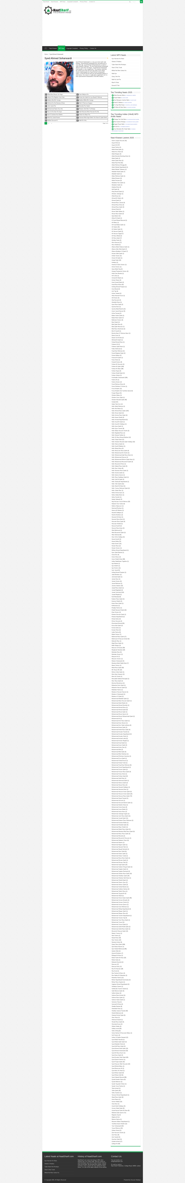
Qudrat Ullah (115, 951)
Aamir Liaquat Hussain (118, 140)
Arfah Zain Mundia (117, 273)
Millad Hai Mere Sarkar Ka (119, 70)
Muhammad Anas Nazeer (119, 723)
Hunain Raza (115, 546)
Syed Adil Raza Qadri (118, 1046)
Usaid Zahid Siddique (118, 1106)
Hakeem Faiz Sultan (117, 503)
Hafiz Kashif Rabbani (117, 446)
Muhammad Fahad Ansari (119, 760)
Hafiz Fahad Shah (117, 439)
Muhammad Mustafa (117, 836)
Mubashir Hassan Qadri (118, 687)
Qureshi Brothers (116, 953)
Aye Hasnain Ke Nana (118, 58)
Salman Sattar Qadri (117, 999)
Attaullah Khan (116, 302)
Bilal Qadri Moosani (117, 326)
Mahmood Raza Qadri (118, 636)
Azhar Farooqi (115, 313)
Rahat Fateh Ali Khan (118, 957)
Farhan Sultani (116, 375)
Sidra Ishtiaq (115, 1030)
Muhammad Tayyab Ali (118, 893)
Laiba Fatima (115, 632)
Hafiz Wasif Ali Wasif (117, 486)
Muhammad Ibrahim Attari (119, 805)
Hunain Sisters (116, 548)
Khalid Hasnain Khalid (118, 610)
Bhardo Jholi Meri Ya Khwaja (87, 109)
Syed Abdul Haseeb (117, 1039)
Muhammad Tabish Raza (119, 891)
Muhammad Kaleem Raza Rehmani (121, 820)
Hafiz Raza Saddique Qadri (119, 477)
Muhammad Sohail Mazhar (119, 887)
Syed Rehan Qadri (117, 1073)
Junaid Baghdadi (116, 590)
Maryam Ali (115, 656)
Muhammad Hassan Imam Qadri (121, 791)
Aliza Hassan (115, 242)
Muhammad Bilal (116, 749)
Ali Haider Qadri (116, 229)
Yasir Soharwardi (116, 1126)
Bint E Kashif (115, 331)
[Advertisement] (92, 29)
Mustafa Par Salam (84, 106)
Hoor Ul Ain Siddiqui (117, 537)
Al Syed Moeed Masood (118, 220)
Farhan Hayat (115, 371)
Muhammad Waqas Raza (119, 913)
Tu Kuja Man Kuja (125, 105)
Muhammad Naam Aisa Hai (55, 109)
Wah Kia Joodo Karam (53, 117)
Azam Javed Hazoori (117, 311)
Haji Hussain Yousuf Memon (119, 501)
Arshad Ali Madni (116, 278)
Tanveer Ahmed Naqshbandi (119, 1095)
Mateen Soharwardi (117, 661)
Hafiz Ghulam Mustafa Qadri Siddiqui (122, 441)
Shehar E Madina (116, 61)
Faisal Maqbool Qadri (118, 353)
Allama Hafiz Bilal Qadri (118, 249)
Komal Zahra (115, 627)
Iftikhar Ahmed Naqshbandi (119, 550)
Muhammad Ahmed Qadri (119, 709)
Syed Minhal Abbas (117, 1066)
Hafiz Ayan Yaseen (117, 428)
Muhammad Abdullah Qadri (119, 698)
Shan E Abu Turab (117, 67)
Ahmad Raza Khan (117, 205)
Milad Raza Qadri (116, 667)
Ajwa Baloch (115, 216)
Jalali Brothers (116, 574)
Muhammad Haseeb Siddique (120, 787)
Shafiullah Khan (116, 1008)
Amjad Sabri (115, 260)
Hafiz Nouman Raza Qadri (119, 470)
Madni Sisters (115, 634)
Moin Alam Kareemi (117, 674)
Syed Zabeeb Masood (118, 1077)
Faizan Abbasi (116, 355)
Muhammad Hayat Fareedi (119, 798)
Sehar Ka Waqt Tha (84, 114)
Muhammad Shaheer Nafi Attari (120, 878)
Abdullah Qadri (116, 174)
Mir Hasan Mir (115, 670)
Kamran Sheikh (116, 601)
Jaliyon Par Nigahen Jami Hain (56, 97)
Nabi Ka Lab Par (116, 79)
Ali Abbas (114, 222)
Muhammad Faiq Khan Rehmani (121, 765)
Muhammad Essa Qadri (118, 758)
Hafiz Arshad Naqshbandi (119, 419)
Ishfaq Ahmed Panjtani (118, 572)
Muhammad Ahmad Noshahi (119, 705)
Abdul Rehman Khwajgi (118, 165)
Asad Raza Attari (116, 284)
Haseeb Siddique (116, 512)
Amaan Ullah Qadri (117, 253)
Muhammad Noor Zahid (118, 851)
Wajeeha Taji (115, 1115)
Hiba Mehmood (116, 530)
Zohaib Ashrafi (116, 1141)
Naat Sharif (46, 1)
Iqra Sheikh (115, 565)
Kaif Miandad (115, 596)
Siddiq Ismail (115, 1028)
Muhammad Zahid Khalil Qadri (120, 926)
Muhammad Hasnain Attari (119, 789)
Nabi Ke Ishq (82, 120)
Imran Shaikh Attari (117, 559)
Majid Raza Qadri (116, 643)
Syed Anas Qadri (116, 1055)
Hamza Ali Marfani (117, 510)
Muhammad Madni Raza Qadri (120, 829)
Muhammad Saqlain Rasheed (120, 871)
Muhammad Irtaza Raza (118, 811)
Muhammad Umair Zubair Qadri (120, 898)
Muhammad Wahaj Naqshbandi (120, 909)
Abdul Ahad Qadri (116, 149)
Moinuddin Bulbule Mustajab (119, 678)
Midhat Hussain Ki (52, 120)
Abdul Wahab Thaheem (118, 169)
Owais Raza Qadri (117, 944)
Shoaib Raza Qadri (117, 1022)
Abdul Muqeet (115, 154)
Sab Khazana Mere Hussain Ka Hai (89, 112)
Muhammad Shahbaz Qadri (119, 875)
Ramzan (114, 964)
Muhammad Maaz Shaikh (119, 827)
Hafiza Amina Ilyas (117, 492)
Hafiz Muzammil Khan (118, 464)
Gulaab (114, 402)
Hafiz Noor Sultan (117, 468)
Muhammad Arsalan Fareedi (119, 732)
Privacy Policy (83, 1)
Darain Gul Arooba (117, 337)
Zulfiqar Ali (115, 1143)
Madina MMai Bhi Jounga (86, 100)
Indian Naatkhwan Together (119, 561)
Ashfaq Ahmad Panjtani (118, 286)
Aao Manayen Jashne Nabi (125, 100)
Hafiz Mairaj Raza (117, 448)
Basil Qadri (115, 322)
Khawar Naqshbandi (117, 616)
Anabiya (114, 262)
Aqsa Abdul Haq (116, 269)
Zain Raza (114, 1135)
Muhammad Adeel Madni (118, 703)
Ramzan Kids (115, 966)
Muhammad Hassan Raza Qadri (121, 796)
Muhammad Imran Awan (118, 807)
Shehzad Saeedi (116, 1019)
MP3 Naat (62, 1)
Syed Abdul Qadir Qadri (118, 1042)
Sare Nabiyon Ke (84, 94)
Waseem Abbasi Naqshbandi (120, 1121)
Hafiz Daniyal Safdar (117, 435)
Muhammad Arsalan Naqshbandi (121, 734)
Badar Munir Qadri (117, 317)
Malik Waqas (115, 645)
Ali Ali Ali (122, 126)
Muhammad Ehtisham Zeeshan (120, 756)
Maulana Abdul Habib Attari (119, 663)
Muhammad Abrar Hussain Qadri (121, 701)
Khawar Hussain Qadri (118, 614)
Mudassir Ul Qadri (117, 696)
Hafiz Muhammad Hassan (119, 457)
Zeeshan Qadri (116, 1139)
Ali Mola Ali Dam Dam (125, 107)
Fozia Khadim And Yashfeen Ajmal (121, 391)
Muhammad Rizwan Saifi (119, 862)
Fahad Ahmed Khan (117, 342)
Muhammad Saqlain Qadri (119, 869)
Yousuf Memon (116, 1128)
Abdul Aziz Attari (116, 151)
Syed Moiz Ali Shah (117, 1070)
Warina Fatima (116, 1119)
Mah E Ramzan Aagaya (85, 103)
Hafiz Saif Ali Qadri (117, 479)
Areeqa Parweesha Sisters (119, 271)
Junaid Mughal (116, 594)
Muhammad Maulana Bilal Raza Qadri (122, 831)
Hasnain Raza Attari (117, 519)
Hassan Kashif (116, 526)
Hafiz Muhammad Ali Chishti (119, 453)
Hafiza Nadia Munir (117, 495)
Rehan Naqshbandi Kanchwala (120, 980)
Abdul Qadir (115, 158)
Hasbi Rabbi (121, 97)
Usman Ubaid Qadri (117, 1108)
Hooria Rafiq (115, 541)
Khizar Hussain (116, 621)
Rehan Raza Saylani (117, 982)
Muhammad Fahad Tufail (119, 763)
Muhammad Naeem (117, 842)
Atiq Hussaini (115, 300)
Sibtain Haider (115, 1026)
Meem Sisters (115, 665)
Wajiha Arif (115, 1117)
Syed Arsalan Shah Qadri (119, 1057)
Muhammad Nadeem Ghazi (119, 840)
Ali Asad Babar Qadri (117, 224)
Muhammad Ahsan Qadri (118, 712)
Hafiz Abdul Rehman (117, 406)
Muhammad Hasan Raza (118, 785)
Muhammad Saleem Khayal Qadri (121, 867)
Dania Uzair (115, 335)
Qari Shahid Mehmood (118, 949)
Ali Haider (114, 227)
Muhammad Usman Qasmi (119, 904)
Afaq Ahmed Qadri (117, 191)
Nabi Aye (114, 73)
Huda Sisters (115, 543)
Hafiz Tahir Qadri (116, 484)
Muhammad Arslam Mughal (119, 740)
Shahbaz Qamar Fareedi (118, 1011)
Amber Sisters (116, 255)
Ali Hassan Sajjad (117, 233)
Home (46, 54)
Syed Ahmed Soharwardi (118, 1050)
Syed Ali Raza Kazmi (118, 1053)
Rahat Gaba (115, 960)
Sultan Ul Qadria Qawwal (119, 1037)
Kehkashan (115, 605)
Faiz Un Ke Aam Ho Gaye (54, 112)
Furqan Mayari (116, 393)
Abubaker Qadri (116, 185)
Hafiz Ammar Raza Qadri (119, 415)
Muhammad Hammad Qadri (119, 780)
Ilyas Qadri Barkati (117, 552)
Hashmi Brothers (116, 515)
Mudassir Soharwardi (117, 694)
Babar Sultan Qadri (117, 315)
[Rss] (130, 2)
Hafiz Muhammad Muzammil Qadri (121, 461)
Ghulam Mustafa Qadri (118, 399)
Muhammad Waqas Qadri (119, 911)
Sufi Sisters (115, 1035)
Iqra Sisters (115, 568)
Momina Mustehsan (117, 683)
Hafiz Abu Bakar (116, 408)
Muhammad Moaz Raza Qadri (120, 833)
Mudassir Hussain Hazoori (119, 692)
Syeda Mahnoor (116, 1081)
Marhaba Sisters (116, 654)
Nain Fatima (115, 935)
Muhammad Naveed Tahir (119, 847)
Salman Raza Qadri (117, 997)
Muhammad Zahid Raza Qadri (120, 929)
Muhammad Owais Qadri (118, 853)
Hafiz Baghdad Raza (117, 433)
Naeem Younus (116, 933)
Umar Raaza (115, 1099)
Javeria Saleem (116, 585)
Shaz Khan (115, 1017)
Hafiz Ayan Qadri (116, 426)
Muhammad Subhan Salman (119, 889)
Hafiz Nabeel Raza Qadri (118, 466)
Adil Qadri (114, 189)
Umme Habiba (116, 1101)
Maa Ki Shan (115, 82)
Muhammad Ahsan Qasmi (119, 714)
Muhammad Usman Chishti (119, 902)
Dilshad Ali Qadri (116, 340)
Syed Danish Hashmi (117, 1059)
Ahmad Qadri (115, 200)
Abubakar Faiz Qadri (117, 182)
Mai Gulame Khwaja (126, 121)
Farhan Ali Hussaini (117, 364)
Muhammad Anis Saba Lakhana (120, 725)
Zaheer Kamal (115, 1130)
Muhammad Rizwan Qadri (119, 860)
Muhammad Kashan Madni (119, 822)
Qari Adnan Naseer (117, 946)
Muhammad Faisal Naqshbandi (120, 767)
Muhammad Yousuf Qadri (119, 924)
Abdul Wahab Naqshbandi (119, 167)
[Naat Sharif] (58, 10)
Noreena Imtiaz (116, 942)
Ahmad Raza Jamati (117, 202)
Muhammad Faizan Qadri (119, 769)
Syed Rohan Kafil (116, 1075)
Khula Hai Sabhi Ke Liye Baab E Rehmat (90, 97)
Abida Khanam (116, 178)
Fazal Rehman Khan (117, 384)
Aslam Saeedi (115, 293)
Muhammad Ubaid (117, 895)
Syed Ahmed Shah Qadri (118, 1048)
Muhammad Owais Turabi (119, 856)
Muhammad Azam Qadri (118, 745)
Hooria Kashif (115, 539)
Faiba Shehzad (116, 348)
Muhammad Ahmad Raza (119, 707)
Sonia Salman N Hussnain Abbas (121, 1033)
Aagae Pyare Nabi (125, 124)
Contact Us (92, 1)
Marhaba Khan (116, 652)
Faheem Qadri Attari (117, 346)
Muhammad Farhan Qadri (119, 776)
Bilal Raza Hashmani (117, 329)
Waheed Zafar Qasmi (118, 1112)
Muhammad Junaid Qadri (119, 818)
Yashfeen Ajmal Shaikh (118, 1123)
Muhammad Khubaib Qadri (119, 825)
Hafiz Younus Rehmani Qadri (120, 488)
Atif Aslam (114, 298)
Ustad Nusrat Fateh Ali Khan (120, 1110)
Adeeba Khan (115, 187)
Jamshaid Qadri (116, 577)
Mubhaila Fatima (116, 689)
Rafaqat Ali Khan (116, 955)
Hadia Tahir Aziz (116, 404)
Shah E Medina (123, 102)
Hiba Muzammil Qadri (118, 532)
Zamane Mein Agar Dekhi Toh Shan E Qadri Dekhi (93, 117)
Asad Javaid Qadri (117, 282)
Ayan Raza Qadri (116, 304)
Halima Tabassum (117, 506)
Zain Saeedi (115, 1137)
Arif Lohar (114, 275)
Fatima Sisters (116, 382)
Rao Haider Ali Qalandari (118, 975)
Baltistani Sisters (116, 320)
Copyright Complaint (72, 1)
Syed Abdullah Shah (117, 1044)
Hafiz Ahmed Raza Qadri (118, 410)
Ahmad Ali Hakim (116, 198)
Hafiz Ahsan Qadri (117, 413)
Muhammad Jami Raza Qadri (120, 816)
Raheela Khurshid (117, 962)
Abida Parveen (116, 180)
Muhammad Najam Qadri (119, 844)
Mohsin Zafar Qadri (117, 672)
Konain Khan (115, 630)
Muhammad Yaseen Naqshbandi (121, 915)
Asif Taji (114, 291)
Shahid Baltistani (116, 1013)
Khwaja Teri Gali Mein (126, 119)
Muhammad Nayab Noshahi (119, 849)
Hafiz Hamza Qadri (117, 444)
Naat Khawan (54, 1)
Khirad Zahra (115, 619)
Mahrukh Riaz (115, 641)
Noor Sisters (115, 940)
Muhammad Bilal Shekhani (119, 754)
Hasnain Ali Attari (116, 517)
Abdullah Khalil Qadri (117, 171)
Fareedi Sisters (116, 362)
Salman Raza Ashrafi (117, 995)
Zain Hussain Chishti (117, 1132)
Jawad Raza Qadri (117, 588)
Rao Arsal (114, 971)
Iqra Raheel (115, 563)
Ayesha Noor (115, 306)
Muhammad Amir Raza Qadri (120, 720)
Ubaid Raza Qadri (117, 1097)
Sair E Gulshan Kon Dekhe (54, 114)
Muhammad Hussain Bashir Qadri (121, 802)
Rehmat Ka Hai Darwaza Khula (56, 103)
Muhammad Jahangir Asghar (120, 813)
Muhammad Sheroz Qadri (119, 884)
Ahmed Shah (115, 209)
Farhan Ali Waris (116, 368)
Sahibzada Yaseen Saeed (119, 988)
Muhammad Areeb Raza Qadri (120, 729)
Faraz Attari (115, 360)
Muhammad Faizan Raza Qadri (120, 771)
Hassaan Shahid (116, 523)
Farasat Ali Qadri (116, 357)
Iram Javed (115, 570)
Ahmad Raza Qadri (117, 207)
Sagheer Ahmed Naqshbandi (119, 984)
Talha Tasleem (116, 1092)
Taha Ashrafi (115, 1088)
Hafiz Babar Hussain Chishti (119, 430)
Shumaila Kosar (116, 1024)
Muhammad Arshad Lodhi (119, 738)
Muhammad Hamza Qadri (119, 782)
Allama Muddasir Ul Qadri (119, 251)
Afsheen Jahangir (116, 193)
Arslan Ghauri (115, 280)
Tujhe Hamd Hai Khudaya (119, 64)
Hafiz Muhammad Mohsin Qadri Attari (122, 459)
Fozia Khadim (115, 388)
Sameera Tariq (116, 1002)
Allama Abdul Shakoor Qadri (119, 247)
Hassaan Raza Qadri (117, 521)
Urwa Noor (114, 1104)
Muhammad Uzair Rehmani (119, 906)
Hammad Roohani (117, 508)
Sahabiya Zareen (116, 986)
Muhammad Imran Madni (119, 809)
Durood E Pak (115, 85)
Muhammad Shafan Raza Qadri (120, 873)
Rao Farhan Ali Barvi (117, 973)
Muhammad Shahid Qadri (119, 880)
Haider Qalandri (116, 499)
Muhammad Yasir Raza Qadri (120, 920)
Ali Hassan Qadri (116, 231)
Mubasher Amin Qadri (118, 685)
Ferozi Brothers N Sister (118, 386)
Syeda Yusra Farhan (117, 1086)
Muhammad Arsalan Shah (119, 736)
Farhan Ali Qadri (116, 366)
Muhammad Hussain (117, 800)
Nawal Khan (115, 937)
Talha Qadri (115, 1090)
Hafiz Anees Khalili (117, 417)
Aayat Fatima (115, 147)
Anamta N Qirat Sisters (118, 264)
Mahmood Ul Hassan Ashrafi (120, 639)
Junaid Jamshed (116, 592)
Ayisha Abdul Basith (117, 309)
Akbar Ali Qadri (116, 218)
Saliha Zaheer (115, 993)
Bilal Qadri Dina (116, 324)
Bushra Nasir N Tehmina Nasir (120, 333)
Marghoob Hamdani (117, 650)
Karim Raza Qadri (117, 603)
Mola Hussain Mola (125, 95)
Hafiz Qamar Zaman (117, 475)
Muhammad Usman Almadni (119, 900)
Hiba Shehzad (115, 534)
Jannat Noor (115, 579)
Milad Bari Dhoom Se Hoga (55, 94)
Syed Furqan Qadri (117, 1061)
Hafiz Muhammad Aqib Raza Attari (121, 455)
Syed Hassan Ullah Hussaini (120, 1064)
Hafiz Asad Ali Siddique (118, 424)
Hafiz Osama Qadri (117, 472)
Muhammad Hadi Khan (118, 778)
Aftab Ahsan (115, 196)
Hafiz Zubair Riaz (116, 490)
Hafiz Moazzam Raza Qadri (119, 450)
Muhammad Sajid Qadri (118, 864)
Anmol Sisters (116, 267)
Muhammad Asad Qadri (118, 743)
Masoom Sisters (116, 658)
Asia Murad (115, 289)
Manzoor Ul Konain (117, 647)
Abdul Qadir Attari (117, 160)
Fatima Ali (114, 379)
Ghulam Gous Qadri (117, 397)
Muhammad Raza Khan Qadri (120, 858)
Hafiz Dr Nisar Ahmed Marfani (120, 437)
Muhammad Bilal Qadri (118, 751)
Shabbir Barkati (116, 1006)
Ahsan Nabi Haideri (117, 211)
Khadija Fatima (116, 608)
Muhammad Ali (116, 718)
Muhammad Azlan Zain (118, 747)
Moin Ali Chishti (116, 676)
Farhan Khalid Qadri (117, 373)
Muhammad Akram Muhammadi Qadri (122, 716)
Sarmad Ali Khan (116, 1004)
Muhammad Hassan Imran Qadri (121, 794)
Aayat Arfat (115, 143)
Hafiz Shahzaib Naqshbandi (119, 481)
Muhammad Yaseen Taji (118, 918)
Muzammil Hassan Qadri (118, 931)
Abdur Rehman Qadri (117, 176)
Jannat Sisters (116, 581)
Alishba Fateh (115, 240)
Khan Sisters (115, 612)
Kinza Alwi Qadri (116, 625)
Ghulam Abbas (116, 395)
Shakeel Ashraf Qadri (118, 1015)
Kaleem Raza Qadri (117, 599)
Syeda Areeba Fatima (118, 1079)
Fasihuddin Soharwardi (118, 377)
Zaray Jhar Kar (116, 76)
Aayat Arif (114, 145)
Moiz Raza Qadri (116, 681)
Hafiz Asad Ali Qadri (117, 422)
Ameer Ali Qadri (116, 258)
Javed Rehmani (116, 583)
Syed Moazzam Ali (117, 1068)
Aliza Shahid (115, 244)
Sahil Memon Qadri (117, 991)
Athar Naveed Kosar (117, 295)
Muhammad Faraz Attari (118, 774)
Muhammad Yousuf (117, 922)
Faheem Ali (115, 344)
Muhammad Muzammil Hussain (120, 838)
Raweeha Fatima (116, 977)
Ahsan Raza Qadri (117, 213)
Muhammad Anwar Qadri (118, 727)
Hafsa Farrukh (116, 497)
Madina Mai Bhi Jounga (54, 100)
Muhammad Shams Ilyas (119, 882)
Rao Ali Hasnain (116, 968)
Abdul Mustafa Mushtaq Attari (120, 156)
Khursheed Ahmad (117, 623)
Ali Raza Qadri (116, 238)
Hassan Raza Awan (117, 528)
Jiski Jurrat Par (51, 106)
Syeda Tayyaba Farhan (118, 1084)
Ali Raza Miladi (116, 236)
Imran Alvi (114, 554)
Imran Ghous (115, 557)
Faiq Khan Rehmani (117, 351)
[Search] (141, 1)
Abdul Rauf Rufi (116, 162)
